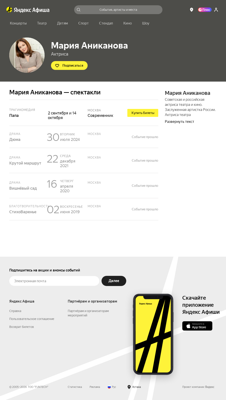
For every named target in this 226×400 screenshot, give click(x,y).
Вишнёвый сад (83, 185)
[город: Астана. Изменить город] (191, 9)
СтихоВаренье (83, 209)
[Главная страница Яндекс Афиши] (9, 10)
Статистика (75, 387)
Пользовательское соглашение (31, 319)
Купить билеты (143, 113)
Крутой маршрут (83, 160)
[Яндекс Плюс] (205, 9)
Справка (15, 311)
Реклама (95, 387)
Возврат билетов (21, 327)
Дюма (83, 137)
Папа (83, 113)
